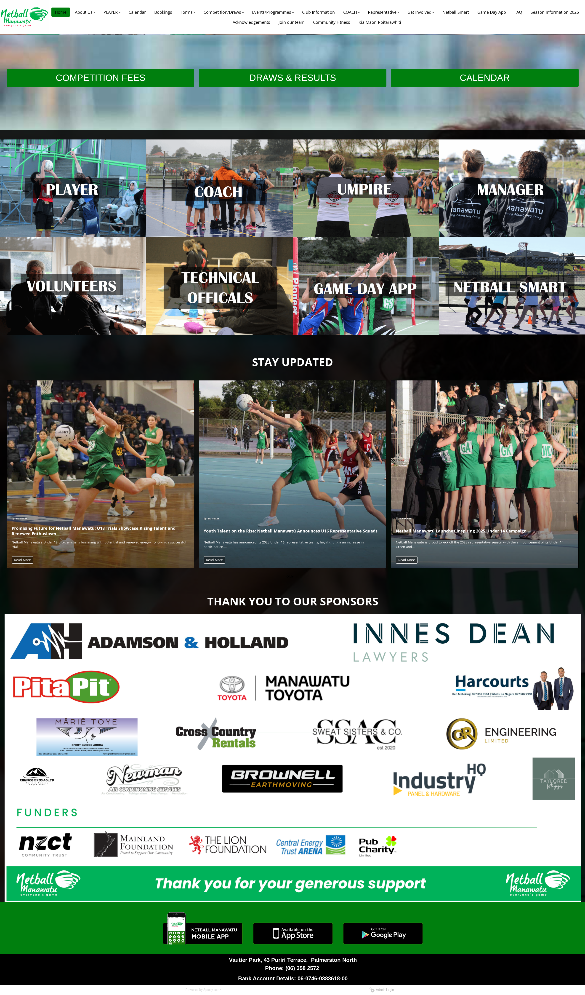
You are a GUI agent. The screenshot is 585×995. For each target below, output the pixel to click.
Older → (292, 576)
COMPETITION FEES (101, 78)
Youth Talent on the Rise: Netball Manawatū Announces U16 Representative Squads (291, 531)
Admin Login (384, 990)
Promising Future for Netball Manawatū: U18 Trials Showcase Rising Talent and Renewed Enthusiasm (94, 530)
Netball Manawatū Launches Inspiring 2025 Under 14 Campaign (461, 531)
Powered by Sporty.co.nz (203, 990)
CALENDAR (485, 78)
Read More (22, 560)
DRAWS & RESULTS (292, 78)
